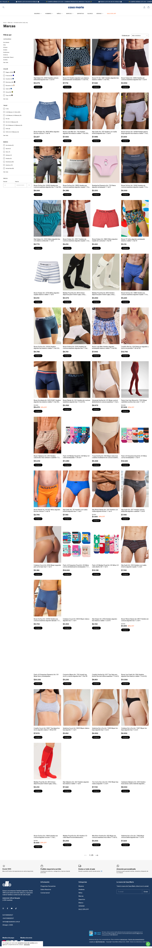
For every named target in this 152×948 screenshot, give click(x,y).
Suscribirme (62, 33)
